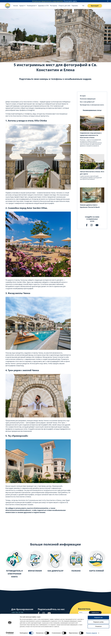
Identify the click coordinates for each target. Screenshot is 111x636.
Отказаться (98, 626)
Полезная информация (87, 99)
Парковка (75, 6)
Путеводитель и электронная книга (92, 105)
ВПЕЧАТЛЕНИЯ (35, 570)
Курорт (21, 6)
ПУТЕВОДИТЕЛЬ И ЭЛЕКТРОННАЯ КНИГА (14, 573)
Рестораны (53, 6)
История (83, 96)
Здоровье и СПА (43, 6)
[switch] (47, 633)
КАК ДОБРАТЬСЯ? (55, 570)
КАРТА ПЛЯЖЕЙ (96, 570)
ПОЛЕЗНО (76, 570)
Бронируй (94, 6)
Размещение (31, 6)
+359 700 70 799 (17, 612)
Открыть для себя (64, 6)
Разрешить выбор (98, 622)
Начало (15, 6)
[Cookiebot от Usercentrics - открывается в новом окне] (9, 633)
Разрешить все (98, 617)
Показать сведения (91, 633)
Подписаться (95, 612)
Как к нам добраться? (87, 102)
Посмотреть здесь (70, 1)
